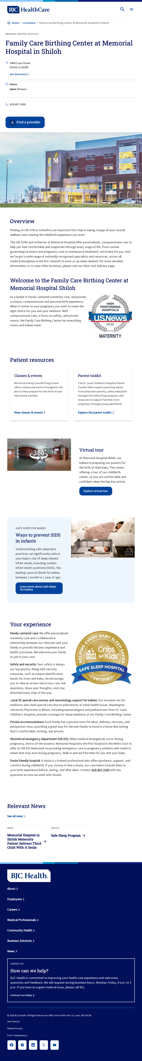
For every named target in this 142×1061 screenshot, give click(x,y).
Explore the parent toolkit (95, 412)
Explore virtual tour (96, 491)
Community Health (19, 930)
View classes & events (28, 412)
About (11, 889)
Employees (14, 899)
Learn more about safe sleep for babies (38, 588)
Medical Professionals (21, 920)
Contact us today (21, 995)
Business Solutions (19, 941)
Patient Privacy (15, 1028)
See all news (15, 816)
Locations (29, 22)
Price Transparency (17, 1035)
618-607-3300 (18, 104)
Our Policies (13, 1021)
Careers (12, 909)
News (11, 951)
